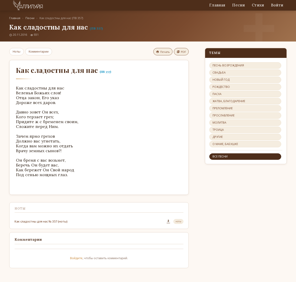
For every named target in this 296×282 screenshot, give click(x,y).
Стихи (258, 5)
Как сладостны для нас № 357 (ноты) (41, 221)
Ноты (16, 51)
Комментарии (39, 51)
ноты (178, 221)
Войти (277, 5)
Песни (238, 5)
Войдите (76, 258)
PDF (183, 51)
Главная (217, 5)
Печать (165, 51)
